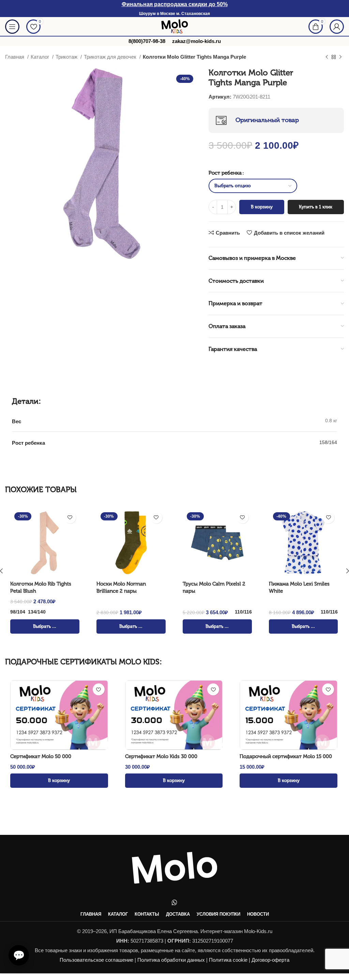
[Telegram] (17, 914)
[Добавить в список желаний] (70, 517)
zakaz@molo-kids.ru (196, 41)
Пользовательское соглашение (96, 960)
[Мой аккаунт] (336, 26)
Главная (15, 57)
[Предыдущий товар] (326, 57)
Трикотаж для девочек (111, 57)
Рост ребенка (225, 173)
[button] (19, 955)
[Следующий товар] (340, 57)
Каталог (40, 57)
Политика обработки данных (171, 960)
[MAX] (17, 932)
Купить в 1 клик (315, 206)
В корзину (262, 206)
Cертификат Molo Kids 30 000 (161, 756)
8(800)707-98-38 (146, 41)
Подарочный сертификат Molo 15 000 (286, 756)
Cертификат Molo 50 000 (40, 756)
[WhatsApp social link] (174, 902)
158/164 (328, 442)
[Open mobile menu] (12, 26)
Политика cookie (228, 960)
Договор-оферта (270, 960)
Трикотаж (67, 57)
